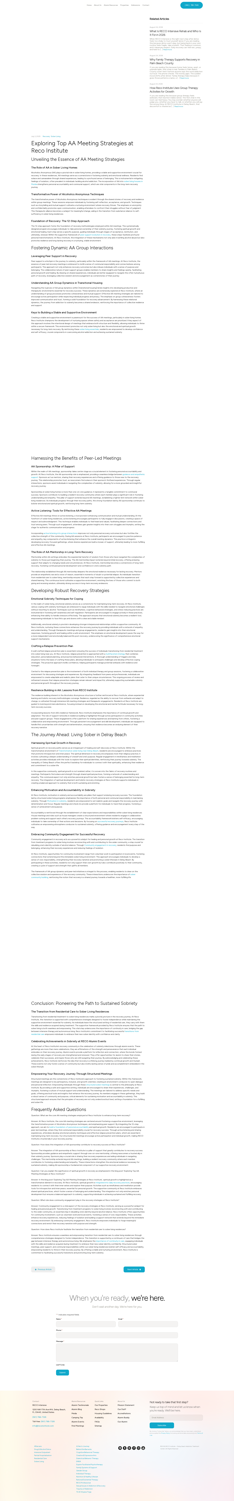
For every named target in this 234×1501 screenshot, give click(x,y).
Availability (99, 1417)
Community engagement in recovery (100, 845)
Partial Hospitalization (43, 1455)
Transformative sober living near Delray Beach (78, 751)
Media (74, 1413)
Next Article (132, 1269)
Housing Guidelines (103, 1413)
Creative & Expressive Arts (86, 1455)
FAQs (97, 1422)
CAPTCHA (60, 1365)
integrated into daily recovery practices (112, 1182)
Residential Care (40, 1458)
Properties (124, 5)
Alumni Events (78, 1422)
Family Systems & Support (86, 1468)
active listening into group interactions (61, 533)
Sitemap (98, 1426)
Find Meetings (78, 1426)
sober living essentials (89, 329)
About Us (97, 5)
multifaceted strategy (115, 654)
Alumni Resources (111, 5)
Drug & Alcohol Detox (42, 1449)
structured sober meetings (98, 1085)
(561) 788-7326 (191, 5)
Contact (145, 5)
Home (89, 5)
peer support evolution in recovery (95, 235)
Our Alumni (122, 1422)
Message (60, 1341)
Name (59, 1319)
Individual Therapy (83, 1474)
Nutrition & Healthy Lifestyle (87, 1477)
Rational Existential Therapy (87, 1480)
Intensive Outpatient (42, 1452)
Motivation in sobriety (56, 801)
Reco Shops (100, 1409)
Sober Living (55, 136)
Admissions (135, 5)
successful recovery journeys (110, 821)
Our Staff (122, 1409)
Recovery (46, 136)
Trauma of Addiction (84, 1489)
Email (120, 1319)
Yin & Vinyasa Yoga (83, 1492)
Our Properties (101, 1405)
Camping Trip (77, 1417)
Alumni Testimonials (80, 1405)
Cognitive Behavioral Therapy (87, 1452)
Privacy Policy (165, 1433)
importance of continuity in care (110, 1241)
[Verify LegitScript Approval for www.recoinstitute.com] (121, 1456)
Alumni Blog (77, 1409)
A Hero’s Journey (82, 1446)
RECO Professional (83, 1483)
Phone (59, 1330)
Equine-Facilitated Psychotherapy (89, 1465)
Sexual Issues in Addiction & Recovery (90, 1486)
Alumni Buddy (123, 1417)
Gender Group (81, 1471)
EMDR (78, 1461)
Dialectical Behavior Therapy (87, 1458)
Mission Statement (126, 1405)
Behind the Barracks (84, 1449)
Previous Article (45, 1269)
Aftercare (38, 1446)
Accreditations (124, 1413)
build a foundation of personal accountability (69, 1127)
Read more (167, 50)
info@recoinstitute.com (43, 1426)
